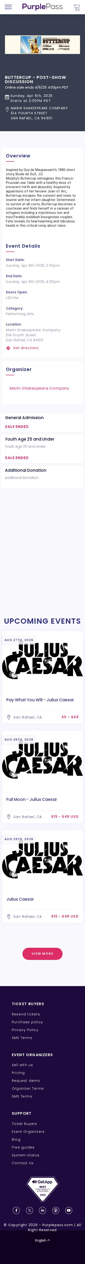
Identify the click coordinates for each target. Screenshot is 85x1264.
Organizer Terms (28, 1088)
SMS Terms (22, 1037)
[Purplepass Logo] (42, 7)
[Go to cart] (76, 7)
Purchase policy (27, 1022)
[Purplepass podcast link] (55, 1210)
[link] (42, 348)
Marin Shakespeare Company (39, 388)
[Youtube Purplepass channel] (68, 1210)
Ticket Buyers (24, 1123)
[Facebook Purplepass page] (16, 1210)
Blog (16, 1139)
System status (26, 1155)
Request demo (26, 1080)
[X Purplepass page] (29, 1210)
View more (43, 953)
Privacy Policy (25, 1030)
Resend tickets (26, 1014)
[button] (42, 113)
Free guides (23, 1147)
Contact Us (23, 1163)
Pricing (18, 1072)
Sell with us (22, 1065)
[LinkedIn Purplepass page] (42, 1210)
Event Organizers (28, 1131)
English (40, 1240)
